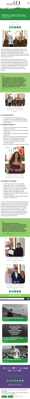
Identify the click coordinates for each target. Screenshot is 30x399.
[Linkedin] (17, 381)
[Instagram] (7, 381)
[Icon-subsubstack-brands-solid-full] (15, 381)
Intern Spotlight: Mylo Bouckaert (13, 318)
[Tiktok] (10, 381)
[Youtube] (23, 381)
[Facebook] (20, 381)
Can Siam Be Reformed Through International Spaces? (13, 338)
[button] (10, 27)
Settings (17, 396)
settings (13, 393)
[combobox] (12, 299)
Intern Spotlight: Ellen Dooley (12, 359)
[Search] (28, 299)
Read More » (6, 319)
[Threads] (12, 381)
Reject (10, 396)
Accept (4, 396)
